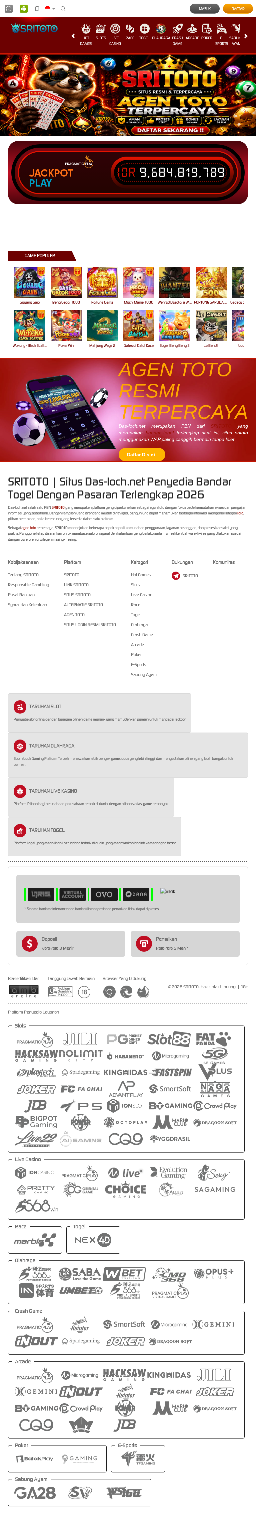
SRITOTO (221, 426)
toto (240, 513)
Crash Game (177, 41)
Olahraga (161, 38)
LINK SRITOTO (76, 585)
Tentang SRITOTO (23, 575)
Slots (101, 38)
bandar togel (160, 432)
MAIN (34, 282)
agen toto (28, 527)
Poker (206, 38)
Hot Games (86, 41)
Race (130, 38)
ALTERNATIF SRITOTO (83, 605)
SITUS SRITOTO (77, 595)
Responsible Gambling (28, 585)
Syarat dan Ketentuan (27, 605)
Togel (144, 38)
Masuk (205, 8)
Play (40, 183)
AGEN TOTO (74, 615)
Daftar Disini (141, 454)
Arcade (192, 38)
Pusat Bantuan (21, 595)
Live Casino (115, 41)
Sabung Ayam (236, 41)
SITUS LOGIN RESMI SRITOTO (90, 624)
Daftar (238, 8)
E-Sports (221, 41)
